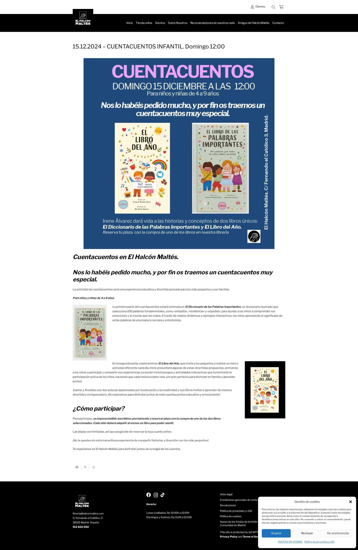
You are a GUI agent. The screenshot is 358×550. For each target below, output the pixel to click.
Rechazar (307, 533)
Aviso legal (226, 494)
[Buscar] (273, 7)
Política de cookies (230, 516)
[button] (350, 502)
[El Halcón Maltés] (83, 19)
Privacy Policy (229, 536)
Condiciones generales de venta (238, 499)
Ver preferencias (338, 533)
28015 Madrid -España (86, 522)
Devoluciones (228, 505)
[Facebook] (148, 495)
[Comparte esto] (77, 467)
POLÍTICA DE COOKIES (290, 541)
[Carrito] (281, 7)
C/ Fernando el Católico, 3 (88, 517)
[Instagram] (156, 495)
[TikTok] (162, 495)
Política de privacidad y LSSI (319, 541)
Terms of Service (253, 536)
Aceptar (276, 533)
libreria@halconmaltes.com (88, 513)
